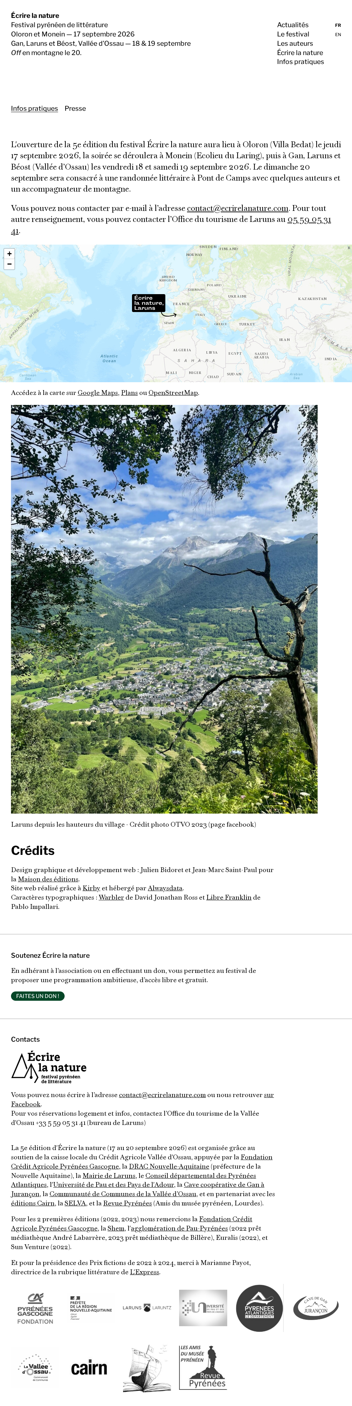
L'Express (144, 1272)
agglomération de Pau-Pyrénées (179, 1228)
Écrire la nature (35, 15)
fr (338, 25)
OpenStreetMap (173, 393)
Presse (75, 108)
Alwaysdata (165, 888)
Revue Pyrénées (127, 1203)
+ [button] (9, 253)
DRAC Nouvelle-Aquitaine (169, 1166)
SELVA (75, 1203)
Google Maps (98, 393)
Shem (116, 1228)
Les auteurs (295, 43)
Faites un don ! (37, 996)
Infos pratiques (300, 61)
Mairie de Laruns (108, 1176)
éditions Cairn (33, 1203)
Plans (129, 393)
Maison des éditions (48, 879)
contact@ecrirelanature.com (237, 209)
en (338, 34)
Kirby (91, 888)
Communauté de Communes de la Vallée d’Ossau (123, 1194)
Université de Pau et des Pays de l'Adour (113, 1185)
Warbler (111, 897)
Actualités (293, 25)
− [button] (9, 264)
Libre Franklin (229, 897)
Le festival (293, 34)
